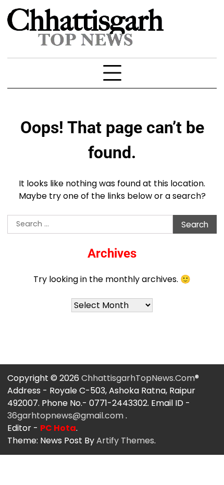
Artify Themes (125, 440)
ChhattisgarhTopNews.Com (138, 378)
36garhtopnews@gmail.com (66, 416)
